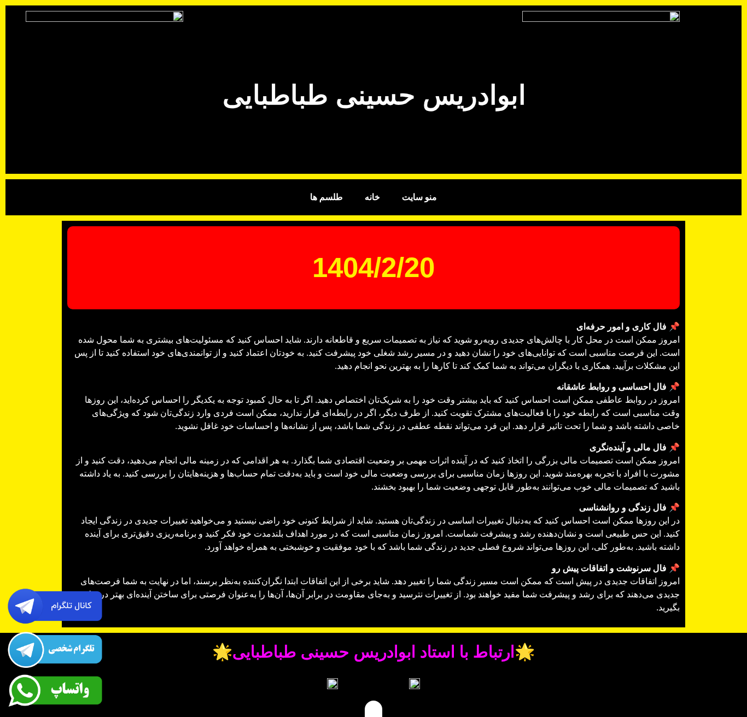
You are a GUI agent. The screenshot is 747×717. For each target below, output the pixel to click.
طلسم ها (326, 197)
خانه (372, 197)
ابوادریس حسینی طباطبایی (374, 95)
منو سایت (419, 197)
